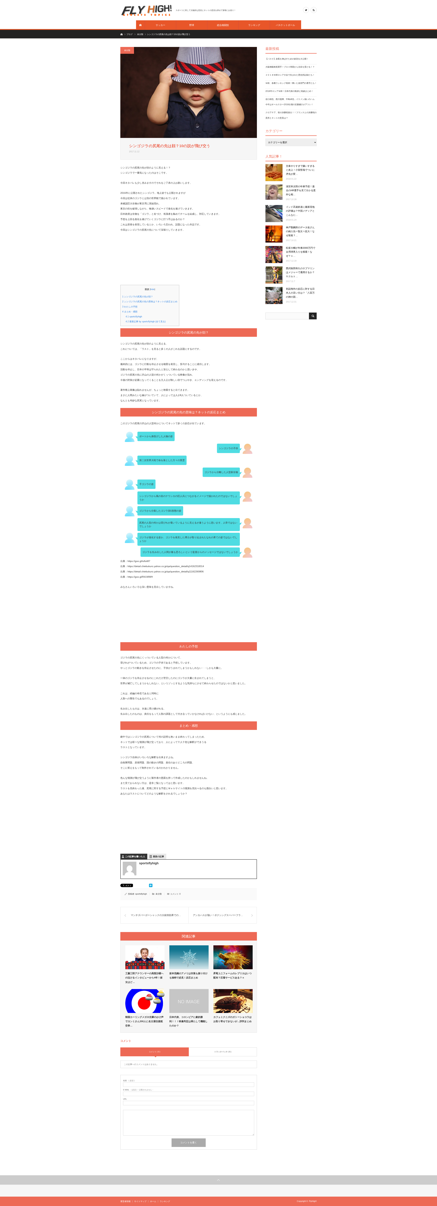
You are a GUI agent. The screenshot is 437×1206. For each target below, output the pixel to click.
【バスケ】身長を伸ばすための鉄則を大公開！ (286, 59)
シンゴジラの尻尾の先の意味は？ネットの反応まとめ (149, 301)
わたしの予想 (129, 306)
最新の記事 (158, 856)
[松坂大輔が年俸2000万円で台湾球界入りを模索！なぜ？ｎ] (274, 254)
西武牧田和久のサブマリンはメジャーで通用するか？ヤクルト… (300, 272)
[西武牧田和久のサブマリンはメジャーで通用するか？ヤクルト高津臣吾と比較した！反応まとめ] (274, 275)
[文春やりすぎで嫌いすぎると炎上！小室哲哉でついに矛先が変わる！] (274, 172)
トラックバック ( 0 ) (222, 1052)
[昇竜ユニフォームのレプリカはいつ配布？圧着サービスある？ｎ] (233, 957)
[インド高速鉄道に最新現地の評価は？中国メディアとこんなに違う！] (274, 213)
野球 (191, 25)
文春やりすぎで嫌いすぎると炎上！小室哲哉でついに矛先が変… (300, 170)
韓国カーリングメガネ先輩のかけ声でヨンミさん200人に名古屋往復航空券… (144, 1021)
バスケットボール (285, 25)
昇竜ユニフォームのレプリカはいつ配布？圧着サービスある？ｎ (232, 975)
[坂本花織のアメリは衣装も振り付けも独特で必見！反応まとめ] (189, 957)
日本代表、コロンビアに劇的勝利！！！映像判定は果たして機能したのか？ (188, 1021)
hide (152, 289)
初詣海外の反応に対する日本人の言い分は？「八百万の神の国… (300, 292)
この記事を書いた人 (135, 856)
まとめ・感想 (129, 311)
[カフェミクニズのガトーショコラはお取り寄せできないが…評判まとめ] (233, 1001)
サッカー (160, 25)
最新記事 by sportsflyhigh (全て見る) (146, 321)
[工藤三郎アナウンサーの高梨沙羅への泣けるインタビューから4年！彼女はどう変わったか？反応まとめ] (145, 957)
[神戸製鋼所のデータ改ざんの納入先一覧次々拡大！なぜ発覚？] (274, 234)
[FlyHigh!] (146, 10)
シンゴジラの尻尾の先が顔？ (137, 296)
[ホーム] (140, 25)
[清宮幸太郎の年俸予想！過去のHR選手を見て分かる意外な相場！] (274, 193)
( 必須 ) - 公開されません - (138, 1090)
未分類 (127, 50)
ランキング (254, 25)
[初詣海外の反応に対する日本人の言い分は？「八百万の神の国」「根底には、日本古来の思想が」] (274, 295)
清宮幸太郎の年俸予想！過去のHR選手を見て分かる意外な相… (301, 190)
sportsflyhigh (134, 316)
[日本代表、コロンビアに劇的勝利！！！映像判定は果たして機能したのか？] (189, 1001)
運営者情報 (125, 1201)
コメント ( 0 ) (154, 1052)
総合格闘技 (223, 25)
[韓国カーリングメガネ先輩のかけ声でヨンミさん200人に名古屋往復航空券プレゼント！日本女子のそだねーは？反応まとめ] (145, 1001)
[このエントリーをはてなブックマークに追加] (150, 886)
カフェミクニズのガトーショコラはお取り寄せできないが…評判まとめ (232, 1019)
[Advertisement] (188, 261)
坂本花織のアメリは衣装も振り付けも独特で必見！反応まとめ (188, 975)
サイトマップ (140, 1201)
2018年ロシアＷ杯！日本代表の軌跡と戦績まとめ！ (289, 91)
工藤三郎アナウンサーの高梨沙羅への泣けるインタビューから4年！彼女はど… (144, 977)
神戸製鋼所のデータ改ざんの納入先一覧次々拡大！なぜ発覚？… (300, 231)
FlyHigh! (313, 1201)
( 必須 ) (129, 1081)
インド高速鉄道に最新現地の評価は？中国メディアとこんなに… (300, 211)
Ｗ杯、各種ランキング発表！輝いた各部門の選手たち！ (291, 83)
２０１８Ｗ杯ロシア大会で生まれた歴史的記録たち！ (290, 75)
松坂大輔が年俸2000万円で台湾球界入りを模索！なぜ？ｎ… (300, 251)
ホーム (153, 1201)
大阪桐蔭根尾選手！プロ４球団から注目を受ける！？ (290, 67)
